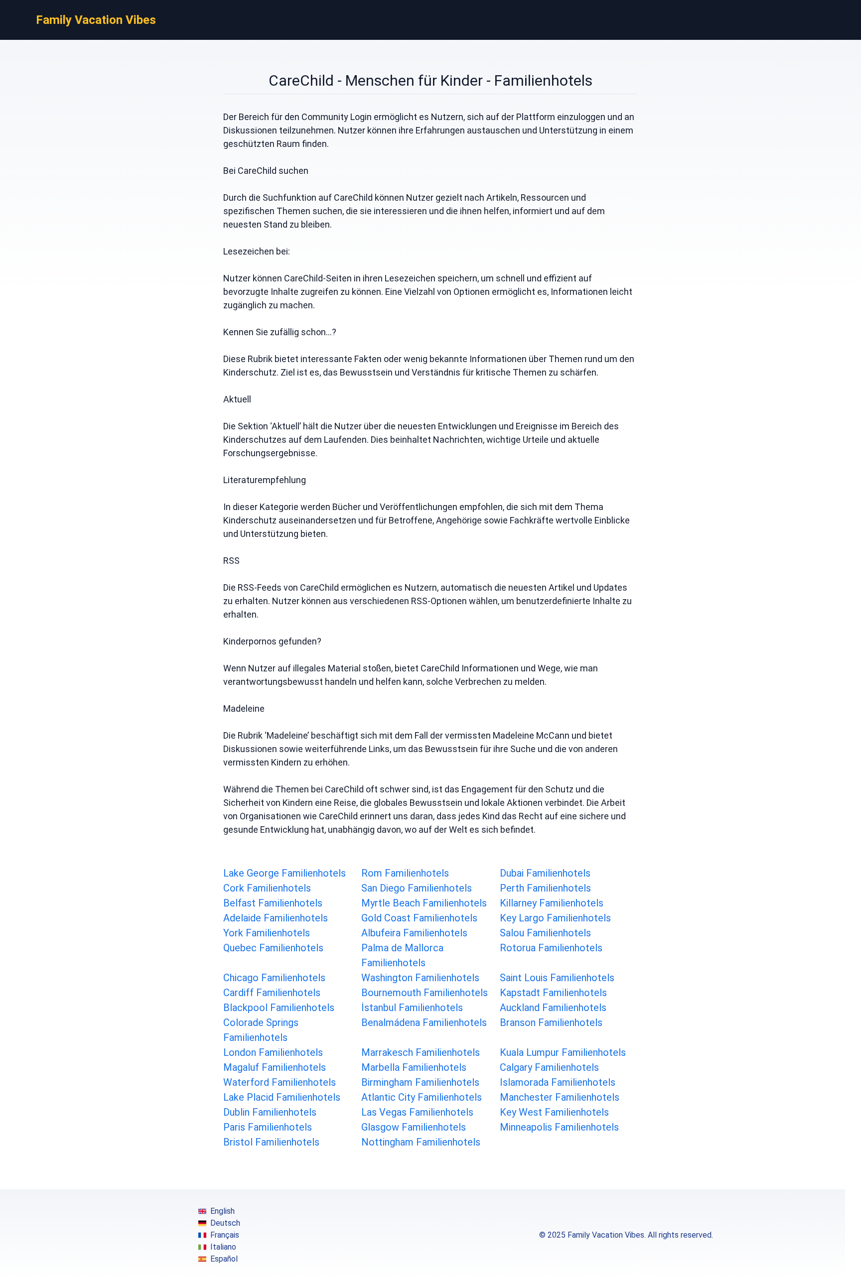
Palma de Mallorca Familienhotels (402, 955)
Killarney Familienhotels (551, 903)
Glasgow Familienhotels (413, 1127)
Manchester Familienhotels (559, 1097)
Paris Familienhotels (267, 1127)
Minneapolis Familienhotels (559, 1127)
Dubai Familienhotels (545, 873)
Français (224, 1235)
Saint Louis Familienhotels (557, 978)
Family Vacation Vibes (96, 20)
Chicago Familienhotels (274, 978)
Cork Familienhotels (267, 888)
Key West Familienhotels (554, 1112)
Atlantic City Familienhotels (421, 1097)
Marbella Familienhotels (413, 1067)
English (222, 1211)
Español (224, 1259)
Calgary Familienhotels (549, 1067)
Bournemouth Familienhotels (424, 993)
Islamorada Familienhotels (557, 1082)
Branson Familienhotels (551, 1022)
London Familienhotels (273, 1052)
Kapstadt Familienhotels (553, 993)
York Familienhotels (266, 933)
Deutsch (225, 1223)
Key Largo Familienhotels (555, 918)
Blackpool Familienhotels (278, 1008)
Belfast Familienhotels (272, 903)
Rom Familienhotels (405, 873)
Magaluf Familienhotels (274, 1067)
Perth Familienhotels (545, 888)
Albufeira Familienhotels (414, 933)
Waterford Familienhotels (279, 1082)
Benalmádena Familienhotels (424, 1022)
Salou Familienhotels (545, 933)
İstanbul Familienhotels (412, 1008)
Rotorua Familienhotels (551, 948)
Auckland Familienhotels (553, 1008)
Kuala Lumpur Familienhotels (563, 1052)
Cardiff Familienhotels (271, 993)
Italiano (223, 1247)
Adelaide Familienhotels (275, 918)
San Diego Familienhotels (416, 888)
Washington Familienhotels (420, 978)
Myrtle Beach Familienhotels (424, 903)
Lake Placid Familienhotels (281, 1097)
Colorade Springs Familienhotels (260, 1030)
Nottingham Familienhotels (420, 1142)
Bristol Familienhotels (271, 1142)
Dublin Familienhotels (269, 1112)
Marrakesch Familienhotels (420, 1052)
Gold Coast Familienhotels (419, 918)
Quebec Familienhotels (273, 948)
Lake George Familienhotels (284, 873)
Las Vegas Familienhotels (417, 1112)
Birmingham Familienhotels (420, 1082)
